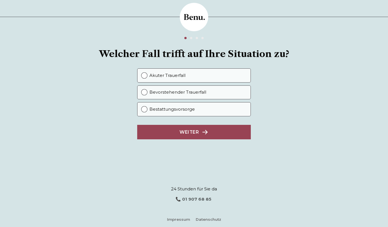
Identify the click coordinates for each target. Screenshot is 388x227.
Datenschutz (208, 219)
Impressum (178, 219)
